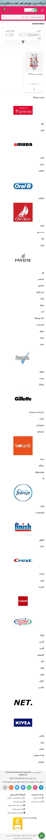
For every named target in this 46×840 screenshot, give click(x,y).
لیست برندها (38, 97)
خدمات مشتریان (37, 794)
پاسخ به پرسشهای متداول (15, 813)
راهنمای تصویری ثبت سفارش (16, 798)
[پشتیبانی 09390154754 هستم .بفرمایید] (42, 835)
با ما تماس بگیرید (36, 802)
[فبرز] (23, 492)
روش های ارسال (18, 802)
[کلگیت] (23, 601)
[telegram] (41, 787)
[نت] (23, 701)
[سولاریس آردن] (23, 445)
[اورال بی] (23, 184)
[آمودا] (23, 144)
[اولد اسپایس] (23, 212)
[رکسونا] (23, 358)
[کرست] (23, 560)
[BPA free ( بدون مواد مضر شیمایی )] (34, 61)
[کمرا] (23, 621)
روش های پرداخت (17, 809)
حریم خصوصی (37, 798)
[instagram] (35, 787)
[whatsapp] (29, 787)
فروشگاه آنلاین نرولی (17, 794)
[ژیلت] (23, 398)
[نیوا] (23, 722)
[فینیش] (23, 526)
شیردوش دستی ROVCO (35, 74)
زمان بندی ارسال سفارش (15, 805)
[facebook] (23, 787)
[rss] (11, 787)
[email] (5, 787)
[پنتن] (23, 259)
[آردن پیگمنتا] (23, 110)
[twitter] (17, 787)
